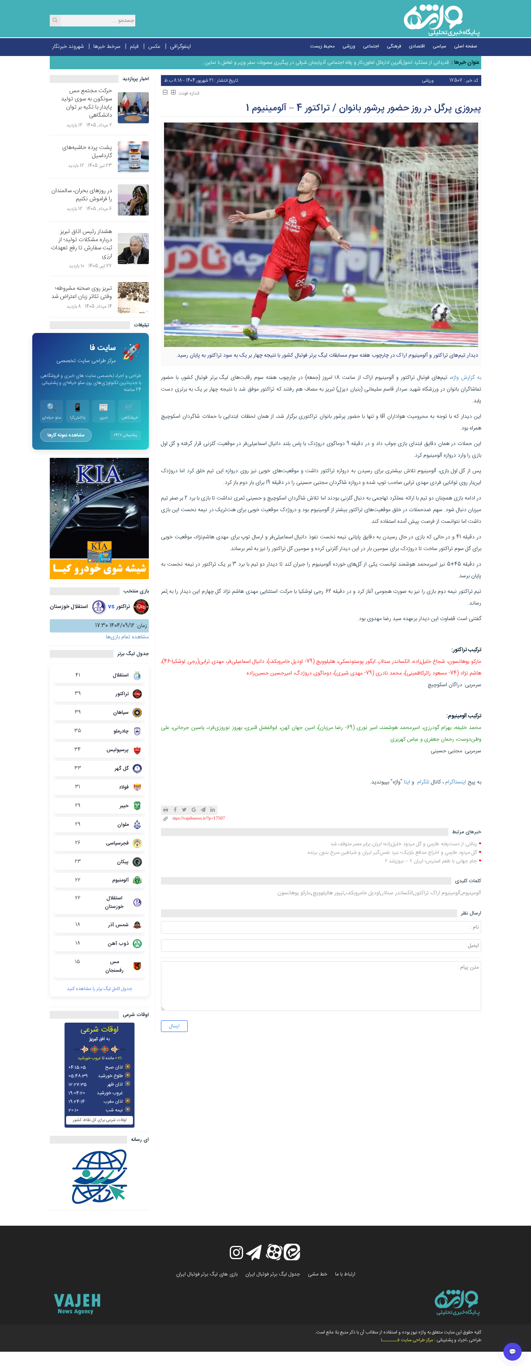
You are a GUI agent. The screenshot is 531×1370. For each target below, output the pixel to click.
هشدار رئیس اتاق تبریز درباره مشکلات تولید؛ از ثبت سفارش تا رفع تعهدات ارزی (81, 244)
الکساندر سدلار (397, 893)
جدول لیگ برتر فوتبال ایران (272, 1274)
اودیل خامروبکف (363, 893)
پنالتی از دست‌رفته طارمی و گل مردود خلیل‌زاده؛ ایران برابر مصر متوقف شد (403, 844)
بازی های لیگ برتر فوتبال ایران (207, 1274)
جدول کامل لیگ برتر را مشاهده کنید (99, 989)
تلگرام (423, 782)
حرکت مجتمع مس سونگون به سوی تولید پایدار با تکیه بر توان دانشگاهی (86, 103)
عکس (154, 46)
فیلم (134, 46)
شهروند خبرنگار (68, 46)
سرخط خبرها (107, 46)
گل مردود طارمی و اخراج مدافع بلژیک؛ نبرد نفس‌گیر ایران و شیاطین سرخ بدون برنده (392, 852)
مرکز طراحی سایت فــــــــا (407, 1340)
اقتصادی (417, 46)
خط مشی (317, 1274)
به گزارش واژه (466, 377)
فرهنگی (394, 46)
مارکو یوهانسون (294, 893)
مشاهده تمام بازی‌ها (127, 637)
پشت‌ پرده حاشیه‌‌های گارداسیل (87, 152)
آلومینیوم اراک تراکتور (437, 893)
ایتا (407, 782)
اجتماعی (371, 46)
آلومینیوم (471, 893)
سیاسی (439, 46)
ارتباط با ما (345, 1274)
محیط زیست (322, 46)
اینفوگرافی (180, 46)
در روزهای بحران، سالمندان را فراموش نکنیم (81, 195)
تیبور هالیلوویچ (328, 893)
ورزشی (348, 46)
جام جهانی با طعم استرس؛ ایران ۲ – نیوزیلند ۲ (431, 861)
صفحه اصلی (465, 46)
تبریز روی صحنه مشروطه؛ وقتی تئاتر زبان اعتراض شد (81, 292)
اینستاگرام (455, 782)
